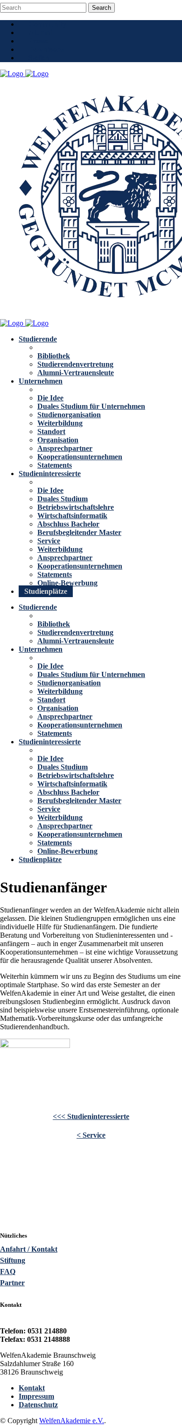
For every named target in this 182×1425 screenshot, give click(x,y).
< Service (91, 1135)
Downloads (46, 49)
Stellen (38, 58)
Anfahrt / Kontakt (28, 1249)
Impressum (36, 1396)
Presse (38, 41)
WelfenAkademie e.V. (71, 1421)
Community (47, 24)
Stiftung (12, 1260)
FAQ (7, 1271)
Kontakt (32, 1388)
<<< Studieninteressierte (91, 1116)
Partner (12, 1283)
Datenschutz (38, 1405)
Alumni (40, 32)
